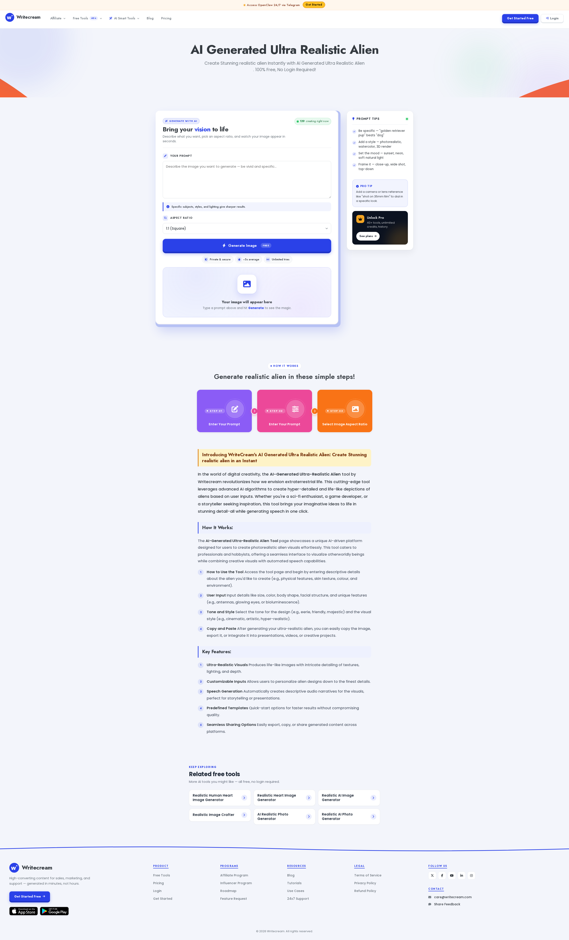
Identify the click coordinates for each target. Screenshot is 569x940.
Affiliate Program (234, 875)
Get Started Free (520, 18)
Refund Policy (365, 891)
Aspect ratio (181, 218)
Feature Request (233, 898)
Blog (150, 18)
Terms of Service (367, 875)
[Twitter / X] (432, 876)
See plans (366, 236)
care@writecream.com (453, 897)
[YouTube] (452, 876)
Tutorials (294, 883)
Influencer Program (236, 883)
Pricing (166, 18)
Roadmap (228, 891)
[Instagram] (471, 876)
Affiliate (55, 18)
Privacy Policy (365, 883)
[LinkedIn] (462, 876)
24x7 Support (298, 898)
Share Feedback (447, 904)
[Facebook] (442, 876)
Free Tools (84, 18)
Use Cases (295, 891)
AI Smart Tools (124, 18)
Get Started (162, 898)
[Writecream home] (14, 868)
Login (554, 18)
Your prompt (181, 156)
